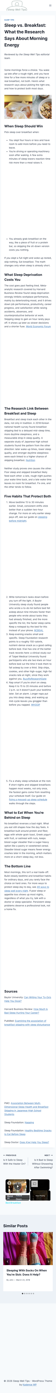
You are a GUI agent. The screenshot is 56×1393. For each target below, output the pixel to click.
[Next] (48, 1261)
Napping (29, 1122)
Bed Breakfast (18, 1183)
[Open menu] (50, 5)
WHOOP (35, 704)
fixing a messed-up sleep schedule (28, 799)
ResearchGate (38, 678)
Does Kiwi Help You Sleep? (34, 1142)
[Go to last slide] (7, 1261)
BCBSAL (38, 630)
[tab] (22, 1293)
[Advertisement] (32, 728)
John (11, 1280)
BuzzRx (27, 678)
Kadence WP (30, 1384)
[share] (25, 1182)
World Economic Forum (38, 326)
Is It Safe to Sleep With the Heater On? (14, 1159)
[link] (9, 1183)
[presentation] (28, 1248)
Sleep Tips (9, 20)
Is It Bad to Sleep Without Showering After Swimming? (42, 1161)
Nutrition (30, 460)
